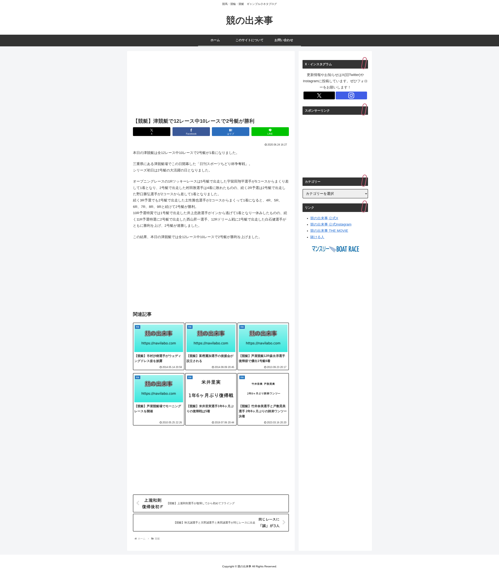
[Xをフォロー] (319, 95)
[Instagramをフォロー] (351, 95)
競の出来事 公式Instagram (330, 224)
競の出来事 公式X (324, 218)
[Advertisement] (211, 85)
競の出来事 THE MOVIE (329, 231)
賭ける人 (317, 237)
